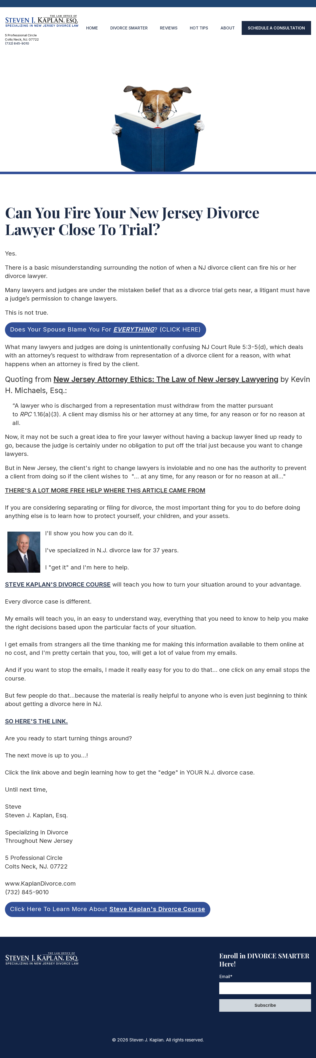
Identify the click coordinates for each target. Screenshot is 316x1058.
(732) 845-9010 (17, 43)
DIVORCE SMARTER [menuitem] (129, 27)
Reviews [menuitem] (169, 27)
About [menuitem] (227, 27)
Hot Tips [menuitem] (199, 27)
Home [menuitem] (92, 27)
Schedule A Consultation (276, 27)
